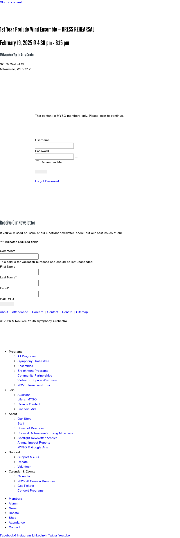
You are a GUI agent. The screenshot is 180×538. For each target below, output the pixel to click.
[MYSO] (23, 12)
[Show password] (76, 157)
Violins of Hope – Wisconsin (37, 380)
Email (4, 288)
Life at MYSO (27, 399)
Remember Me (51, 162)
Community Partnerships (35, 375)
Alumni (13, 503)
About (4, 312)
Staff (21, 423)
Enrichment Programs (33, 371)
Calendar (24, 476)
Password (42, 151)
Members (15, 499)
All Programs (27, 356)
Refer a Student (29, 404)
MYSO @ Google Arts (33, 447)
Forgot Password (47, 181)
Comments (7, 251)
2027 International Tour (34, 385)
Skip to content (11, 2)
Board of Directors (31, 428)
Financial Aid (27, 409)
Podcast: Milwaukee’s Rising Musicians (45, 433)
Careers (37, 312)
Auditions (24, 395)
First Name (8, 267)
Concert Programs (30, 490)
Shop (12, 518)
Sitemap (82, 312)
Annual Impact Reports (34, 442)
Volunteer (24, 467)
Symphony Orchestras (33, 361)
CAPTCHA (7, 299)
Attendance (20, 312)
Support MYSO (28, 457)
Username (42, 140)
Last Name (8, 277)
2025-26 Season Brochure (36, 481)
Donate (67, 312)
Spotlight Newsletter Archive (37, 438)
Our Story (24, 419)
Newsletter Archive (137, 233)
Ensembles (25, 366)
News (12, 508)
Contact (52, 312)
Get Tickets (26, 486)
